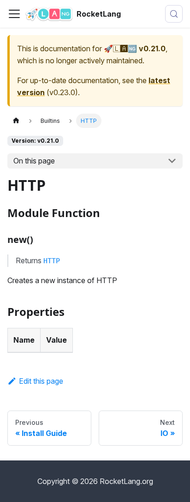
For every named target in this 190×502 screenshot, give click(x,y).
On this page (34, 160)
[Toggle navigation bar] (14, 14)
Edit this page (41, 381)
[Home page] (16, 121)
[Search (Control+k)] (174, 14)
